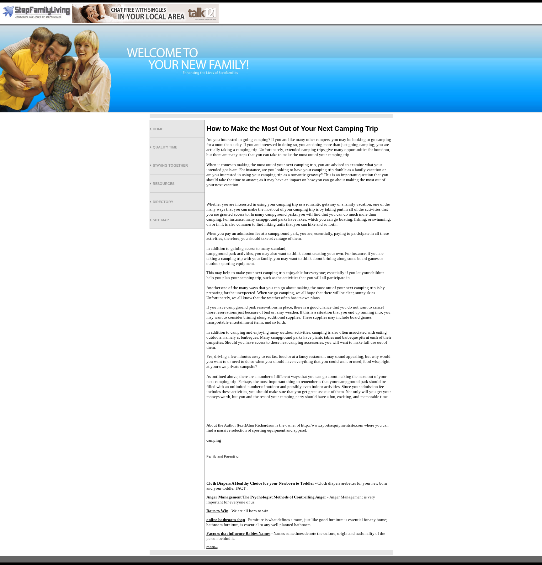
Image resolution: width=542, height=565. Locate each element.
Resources (163, 184)
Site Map (161, 220)
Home (158, 129)
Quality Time (165, 147)
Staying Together (170, 165)
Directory (163, 202)
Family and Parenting (222, 456)
